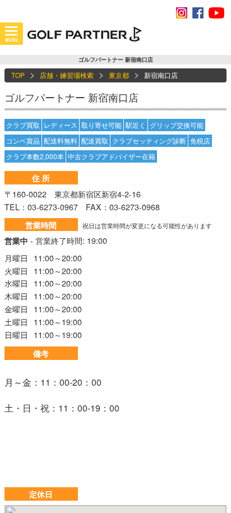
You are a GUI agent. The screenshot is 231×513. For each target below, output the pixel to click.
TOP (18, 75)
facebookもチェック (198, 13)
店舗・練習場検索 (67, 75)
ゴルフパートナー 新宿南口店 (71, 97)
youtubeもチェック (216, 13)
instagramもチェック (181, 13)
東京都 (119, 75)
